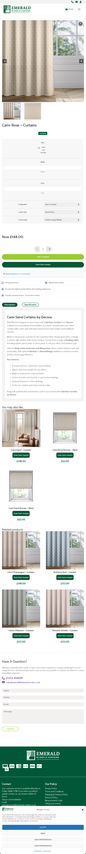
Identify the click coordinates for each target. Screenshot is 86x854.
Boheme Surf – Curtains (65, 572)
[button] (83, 810)
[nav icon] (79, 9)
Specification (30, 304)
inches (43, 153)
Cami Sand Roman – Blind (21, 508)
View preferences (43, 840)
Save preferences (43, 846)
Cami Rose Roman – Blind (65, 450)
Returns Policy (51, 798)
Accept (43, 827)
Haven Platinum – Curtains (21, 630)
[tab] (9, 305)
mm (43, 147)
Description (9, 304)
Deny (43, 833)
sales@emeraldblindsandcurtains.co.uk (23, 682)
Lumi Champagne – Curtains (21, 572)
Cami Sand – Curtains (21, 450)
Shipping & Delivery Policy (56, 794)
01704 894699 (14, 678)
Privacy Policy (47, 851)
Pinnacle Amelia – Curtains (64, 630)
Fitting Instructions (53, 804)
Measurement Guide (53, 801)
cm (43, 150)
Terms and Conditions (54, 791)
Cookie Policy (38, 851)
